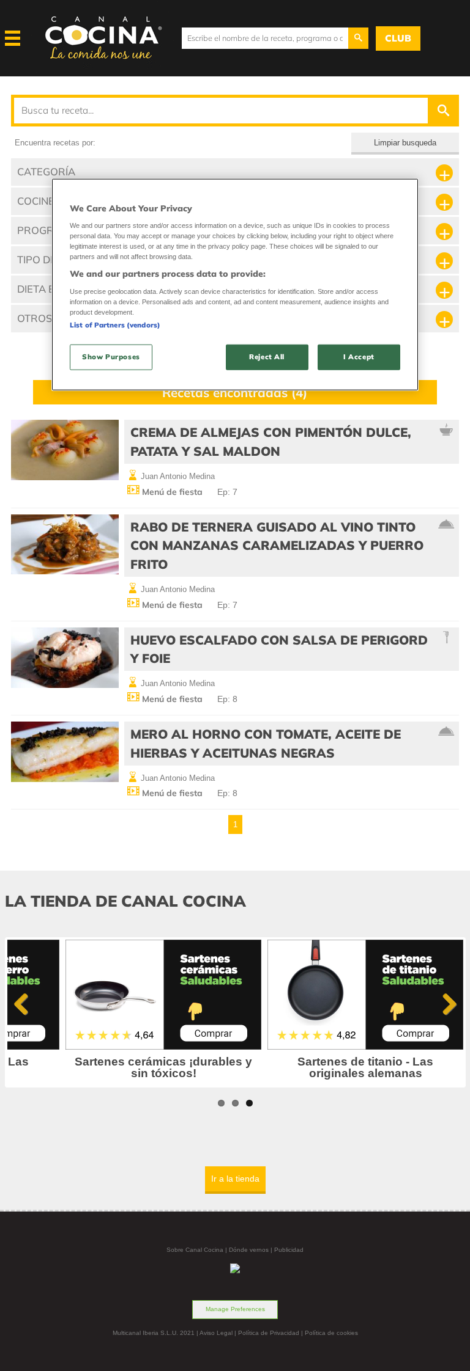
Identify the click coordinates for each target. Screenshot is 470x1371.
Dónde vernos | (251, 1249)
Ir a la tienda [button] (235, 1178)
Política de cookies (331, 1332)
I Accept (359, 357)
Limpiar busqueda (405, 142)
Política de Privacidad (268, 1332)
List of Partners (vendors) (115, 325)
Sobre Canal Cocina (194, 1249)
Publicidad (289, 1249)
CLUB (398, 38)
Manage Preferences (235, 1309)
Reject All (267, 357)
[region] (235, 284)
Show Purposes (111, 357)
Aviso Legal (216, 1332)
